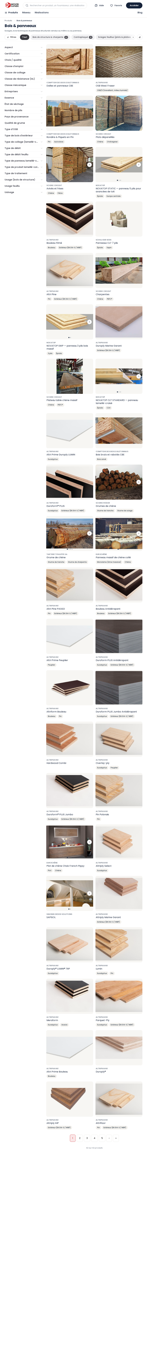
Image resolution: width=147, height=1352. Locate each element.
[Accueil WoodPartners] (12, 5)
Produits (13, 12)
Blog (140, 12)
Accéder (134, 5)
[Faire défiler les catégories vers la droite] (133, 37)
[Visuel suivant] (89, 164)
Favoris (118, 5)
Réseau (26, 12)
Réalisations (42, 12)
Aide (101, 5)
